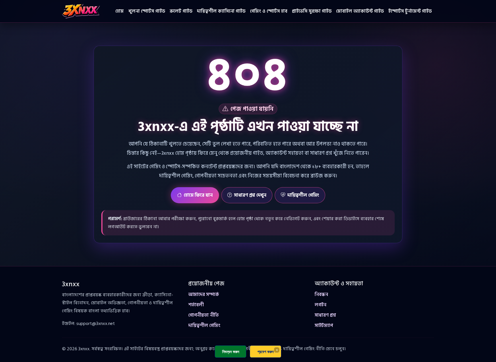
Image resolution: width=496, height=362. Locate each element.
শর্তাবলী (196, 305)
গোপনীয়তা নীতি (203, 315)
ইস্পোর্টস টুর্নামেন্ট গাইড (410, 11)
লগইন (320, 305)
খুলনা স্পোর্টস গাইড (146, 11)
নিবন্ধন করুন (230, 351)
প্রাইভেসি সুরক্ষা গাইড (312, 11)
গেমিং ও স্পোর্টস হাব (268, 11)
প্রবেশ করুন (265, 351)
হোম (119, 11)
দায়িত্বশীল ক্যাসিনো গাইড (221, 11)
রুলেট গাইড (181, 11)
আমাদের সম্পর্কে (203, 294)
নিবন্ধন (321, 294)
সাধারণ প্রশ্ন (325, 315)
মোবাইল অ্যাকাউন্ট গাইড (360, 11)
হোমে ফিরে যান (198, 195)
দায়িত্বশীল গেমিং (303, 195)
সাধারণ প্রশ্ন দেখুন (250, 195)
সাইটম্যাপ (324, 325)
